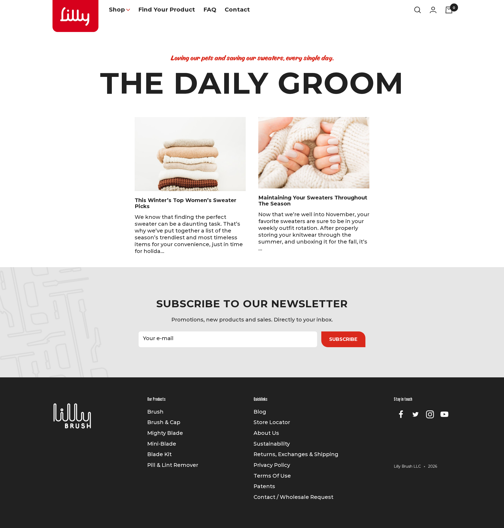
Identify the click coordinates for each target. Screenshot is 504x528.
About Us (266, 433)
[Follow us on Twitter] (415, 414)
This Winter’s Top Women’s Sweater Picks (185, 203)
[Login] (433, 10)
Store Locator (272, 422)
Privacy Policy (272, 465)
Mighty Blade (165, 433)
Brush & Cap (163, 422)
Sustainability (272, 444)
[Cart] (449, 9)
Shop (117, 9)
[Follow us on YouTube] (444, 414)
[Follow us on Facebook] (401, 414)
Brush (155, 412)
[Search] (417, 9)
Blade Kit (159, 454)
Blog (260, 412)
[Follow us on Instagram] (430, 414)
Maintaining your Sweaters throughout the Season (312, 200)
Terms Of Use (272, 476)
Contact (237, 9)
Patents (264, 486)
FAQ (209, 9)
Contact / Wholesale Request (293, 497)
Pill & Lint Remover (172, 465)
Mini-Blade (161, 444)
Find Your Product (166, 9)
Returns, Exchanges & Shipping (296, 454)
